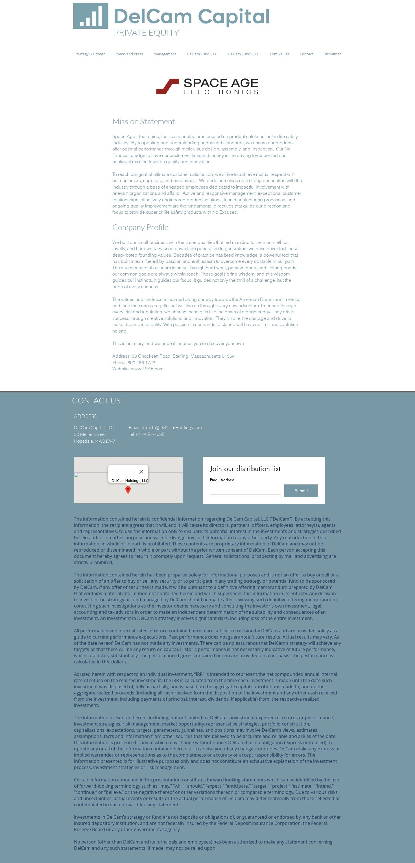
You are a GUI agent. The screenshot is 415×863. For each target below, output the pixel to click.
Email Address (222, 479)
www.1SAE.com (147, 369)
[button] (129, 54)
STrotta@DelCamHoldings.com (171, 427)
